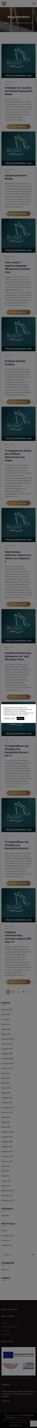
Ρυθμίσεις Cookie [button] (9, 718)
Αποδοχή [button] (20, 718)
